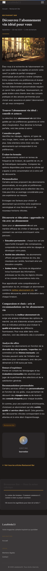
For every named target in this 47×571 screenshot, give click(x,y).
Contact (5, 557)
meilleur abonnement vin (23, 290)
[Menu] (42, 2)
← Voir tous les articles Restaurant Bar (18, 465)
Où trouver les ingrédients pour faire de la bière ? (22, 503)
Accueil (4, 9)
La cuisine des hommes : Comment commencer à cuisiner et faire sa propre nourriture (22, 496)
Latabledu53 (11, 2)
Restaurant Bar (14, 9)
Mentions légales (8, 553)
